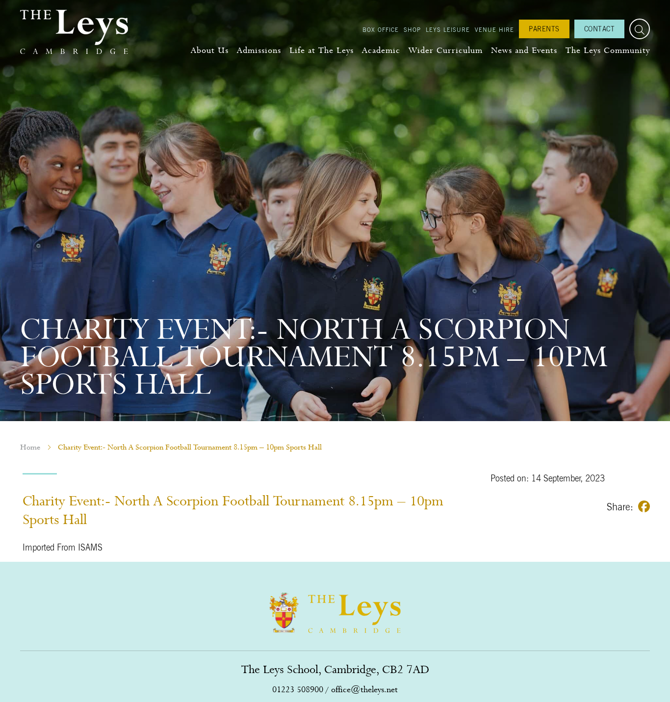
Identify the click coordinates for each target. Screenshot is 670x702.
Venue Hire (494, 29)
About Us (210, 50)
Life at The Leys (321, 50)
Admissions (259, 50)
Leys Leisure (448, 29)
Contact (599, 28)
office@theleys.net (364, 689)
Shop (412, 29)
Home (30, 447)
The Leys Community (608, 50)
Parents (544, 28)
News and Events (524, 50)
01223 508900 (297, 689)
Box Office (380, 29)
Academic (381, 50)
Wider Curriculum (446, 50)
